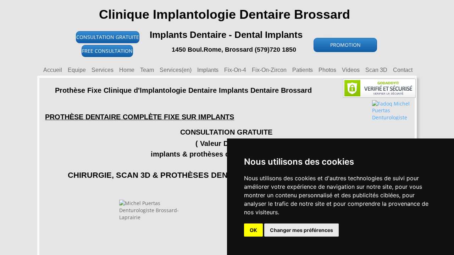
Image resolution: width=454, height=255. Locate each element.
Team (147, 70)
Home (126, 70)
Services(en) (176, 70)
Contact (403, 70)
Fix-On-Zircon (269, 70)
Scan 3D (376, 70)
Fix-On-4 (235, 70)
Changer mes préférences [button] (301, 230)
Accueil (52, 70)
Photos (327, 70)
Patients (302, 70)
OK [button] (253, 230)
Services (103, 70)
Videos (351, 70)
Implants (207, 70)
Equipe (77, 70)
